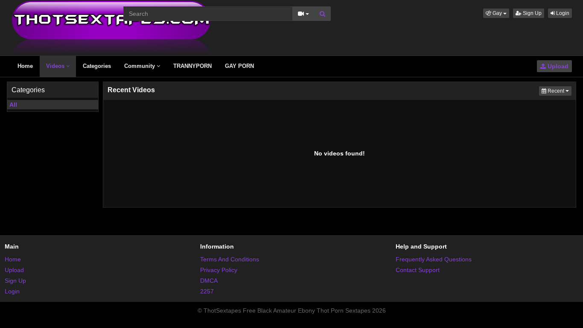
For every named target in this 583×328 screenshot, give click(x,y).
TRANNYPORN (192, 66)
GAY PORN (239, 66)
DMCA (209, 280)
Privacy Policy (218, 269)
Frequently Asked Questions (434, 259)
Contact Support (418, 269)
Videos (56, 66)
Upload (557, 66)
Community (140, 66)
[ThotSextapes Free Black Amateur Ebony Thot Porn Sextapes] (111, 27)
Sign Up (532, 13)
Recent (558, 91)
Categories (97, 66)
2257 (207, 291)
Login (562, 13)
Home (25, 66)
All (13, 104)
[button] (496, 13)
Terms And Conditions (229, 259)
